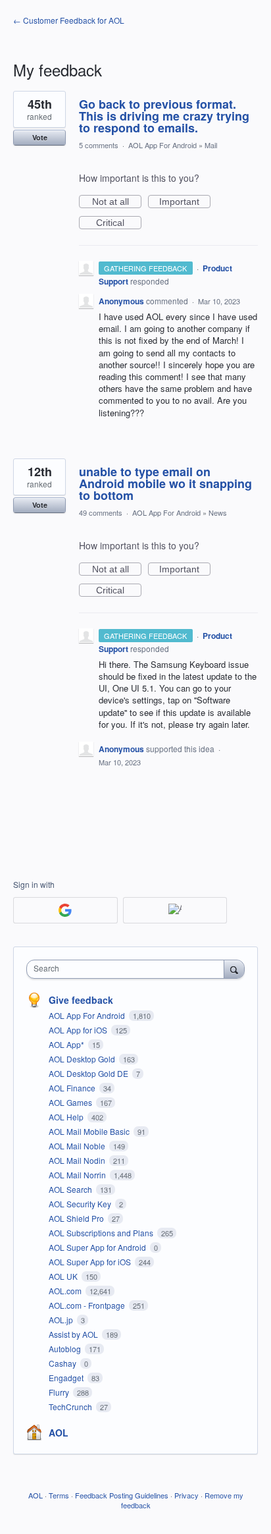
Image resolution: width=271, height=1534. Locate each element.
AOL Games (71, 1102)
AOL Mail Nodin (78, 1160)
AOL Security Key (81, 1203)
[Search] (234, 969)
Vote (39, 137)
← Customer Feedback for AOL (68, 20)
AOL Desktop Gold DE (89, 1073)
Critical (118, 223)
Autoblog (66, 1348)
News (218, 512)
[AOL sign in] (175, 910)
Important (184, 202)
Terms (59, 1495)
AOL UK (64, 1276)
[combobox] (128, 969)
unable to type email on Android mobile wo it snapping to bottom (165, 483)
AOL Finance (73, 1087)
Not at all (116, 202)
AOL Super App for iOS (91, 1261)
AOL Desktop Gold (83, 1058)
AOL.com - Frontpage (88, 1305)
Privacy (186, 1495)
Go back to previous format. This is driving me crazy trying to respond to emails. (164, 116)
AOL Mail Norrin (78, 1174)
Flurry (60, 1392)
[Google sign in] (65, 910)
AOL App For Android (162, 145)
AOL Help (67, 1116)
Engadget (67, 1377)
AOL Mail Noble (78, 1145)
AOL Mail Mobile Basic (90, 1131)
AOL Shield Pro (77, 1218)
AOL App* (67, 1044)
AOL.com (66, 1290)
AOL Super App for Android (98, 1247)
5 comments (98, 145)
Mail (211, 145)
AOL (58, 1432)
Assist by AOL (74, 1334)
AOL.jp (62, 1319)
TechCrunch (71, 1406)
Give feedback (81, 999)
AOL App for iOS (79, 1029)
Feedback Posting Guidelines (121, 1495)
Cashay (63, 1363)
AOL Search (71, 1189)
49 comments (100, 512)
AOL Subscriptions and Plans (102, 1232)
